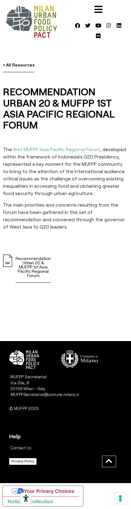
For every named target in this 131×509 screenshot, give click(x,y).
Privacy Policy (23, 461)
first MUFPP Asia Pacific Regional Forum (56, 149)
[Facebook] (78, 25)
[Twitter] (88, 25)
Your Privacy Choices (49, 491)
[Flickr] (98, 36)
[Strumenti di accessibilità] (26, 498)
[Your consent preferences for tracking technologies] (120, 498)
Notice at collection (30, 501)
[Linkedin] (119, 25)
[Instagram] (109, 25)
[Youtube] (98, 25)
